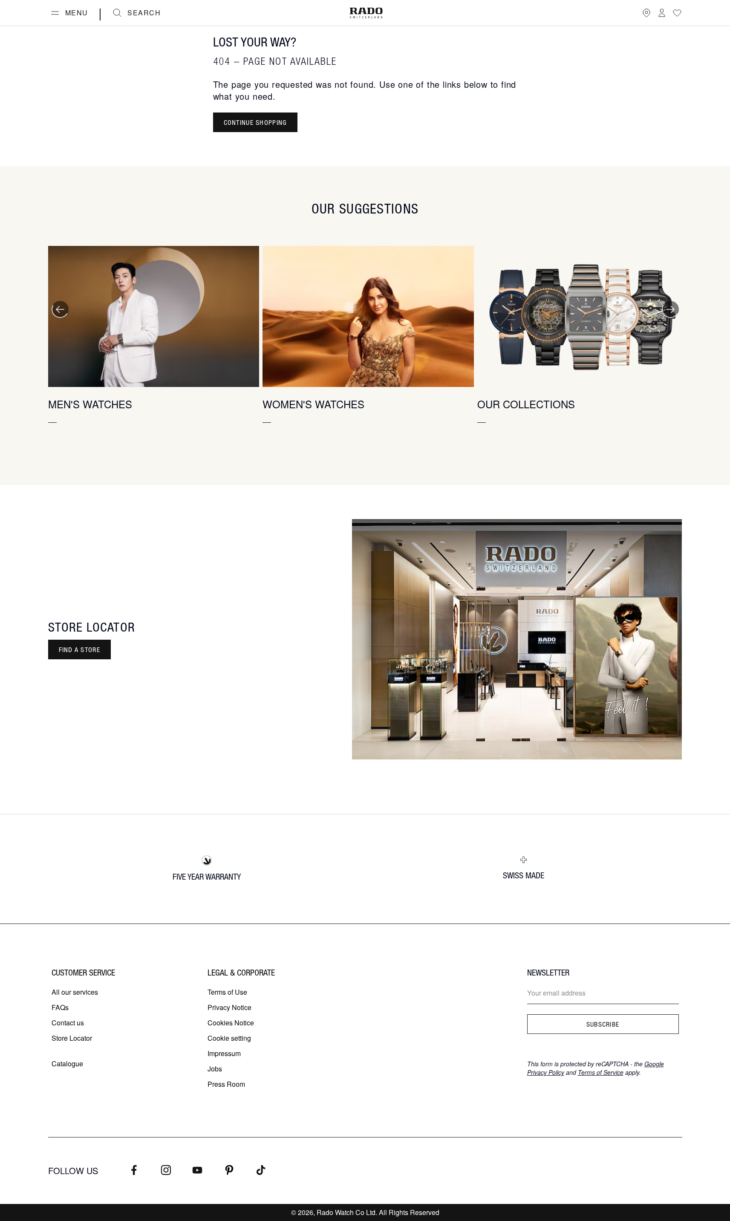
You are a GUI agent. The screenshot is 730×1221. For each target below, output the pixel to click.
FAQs (60, 1007)
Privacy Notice (229, 1007)
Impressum (224, 1053)
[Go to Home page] (366, 13)
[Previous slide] (60, 309)
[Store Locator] (646, 13)
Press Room (226, 1084)
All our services (75, 992)
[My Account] (662, 13)
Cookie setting (229, 1038)
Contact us (68, 1023)
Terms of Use (227, 992)
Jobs (215, 1069)
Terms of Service (600, 1072)
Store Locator (72, 1038)
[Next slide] (670, 309)
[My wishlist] (677, 13)
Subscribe (603, 1024)
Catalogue (67, 1063)
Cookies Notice (231, 1023)
